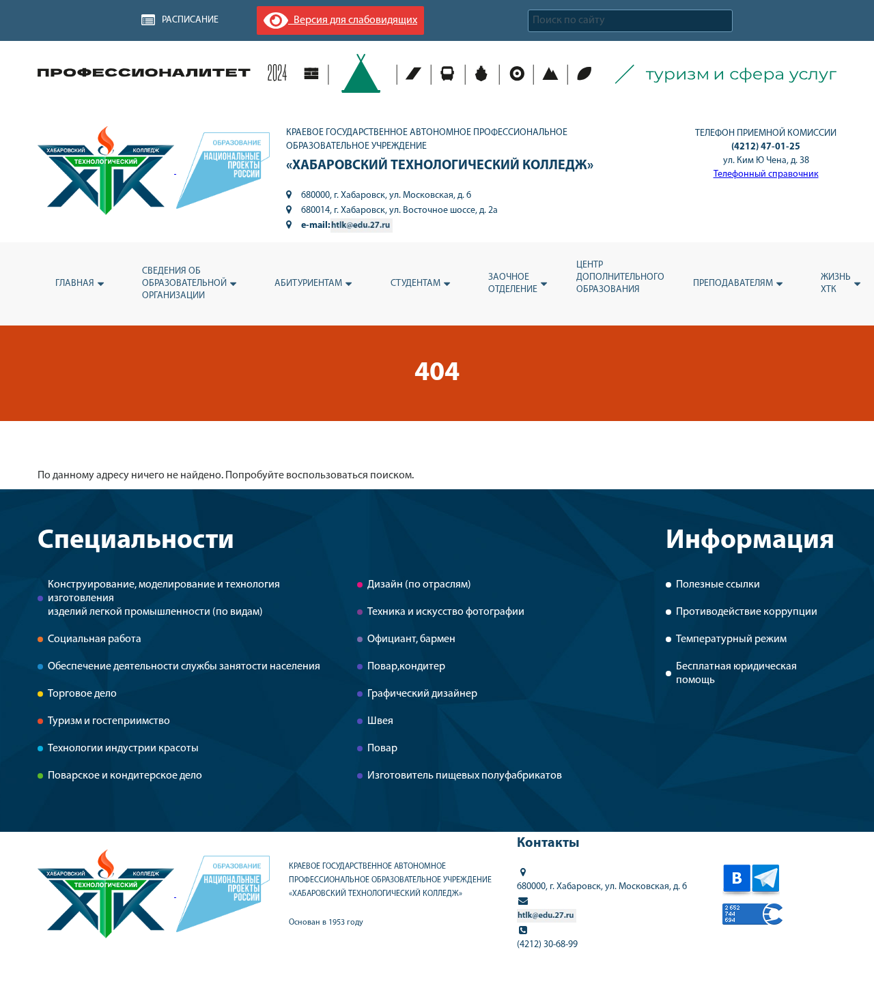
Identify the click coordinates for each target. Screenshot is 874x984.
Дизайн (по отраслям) (419, 584)
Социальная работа (94, 639)
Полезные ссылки (718, 584)
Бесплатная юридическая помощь (736, 673)
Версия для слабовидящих (352, 20)
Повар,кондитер (406, 666)
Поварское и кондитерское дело (125, 775)
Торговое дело (82, 694)
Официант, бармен (411, 639)
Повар (382, 748)
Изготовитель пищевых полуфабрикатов (464, 775)
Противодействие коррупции (746, 612)
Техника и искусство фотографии (445, 612)
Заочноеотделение (512, 283)
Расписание (190, 20)
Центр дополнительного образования (620, 277)
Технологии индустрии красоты (123, 748)
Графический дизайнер (422, 694)
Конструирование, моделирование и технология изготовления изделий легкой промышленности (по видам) (164, 598)
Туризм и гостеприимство (109, 721)
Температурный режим (731, 639)
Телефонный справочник (766, 174)
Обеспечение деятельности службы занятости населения (184, 666)
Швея (380, 721)
